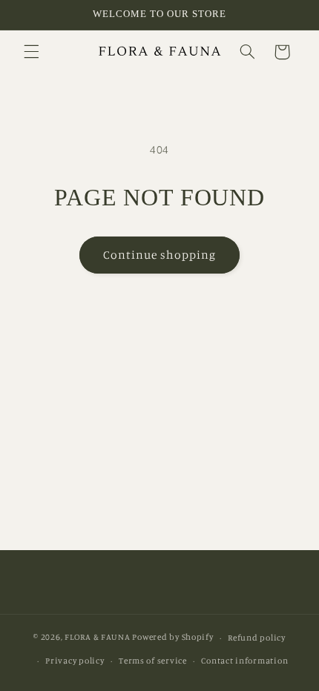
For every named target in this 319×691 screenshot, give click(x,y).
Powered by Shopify (172, 637)
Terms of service (153, 660)
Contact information (244, 660)
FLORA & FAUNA (98, 637)
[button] (31, 52)
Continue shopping (160, 255)
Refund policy (257, 637)
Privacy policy (74, 660)
